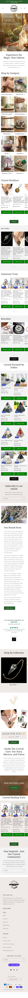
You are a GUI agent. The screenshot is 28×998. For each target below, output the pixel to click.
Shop (4, 915)
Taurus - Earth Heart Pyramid (19, 388)
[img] (14, 622)
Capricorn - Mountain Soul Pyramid (20, 466)
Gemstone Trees (7, 173)
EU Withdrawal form (8, 950)
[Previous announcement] (2, 1)
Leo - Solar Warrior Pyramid (18, 441)
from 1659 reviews (13, 624)
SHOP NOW (14, 787)
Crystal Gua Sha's (6, 94)
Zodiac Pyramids (7, 114)
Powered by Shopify (19, 989)
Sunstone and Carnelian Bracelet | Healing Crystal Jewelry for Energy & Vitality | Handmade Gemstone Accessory (6, 338)
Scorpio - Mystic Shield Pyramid (19, 416)
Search (5, 937)
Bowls (7, 153)
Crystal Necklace (20, 114)
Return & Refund (7, 947)
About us (5, 922)
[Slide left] (10, 217)
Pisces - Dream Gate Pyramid (5, 416)
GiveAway (5, 928)
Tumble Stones (19, 134)
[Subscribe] (23, 498)
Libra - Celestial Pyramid (6, 440)
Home (4, 912)
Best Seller (13, 685)
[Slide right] (17, 217)
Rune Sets (20, 173)
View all (14, 221)
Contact (5, 919)
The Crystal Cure (11, 989)
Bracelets (20, 153)
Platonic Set (19, 94)
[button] (2, 8)
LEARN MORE (9, 608)
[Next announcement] (25, 1)
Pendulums (6, 134)
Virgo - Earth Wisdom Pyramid (6, 388)
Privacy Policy (6, 941)
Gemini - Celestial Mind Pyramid (6, 466)
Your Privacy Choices (8, 944)
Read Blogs (6, 925)
